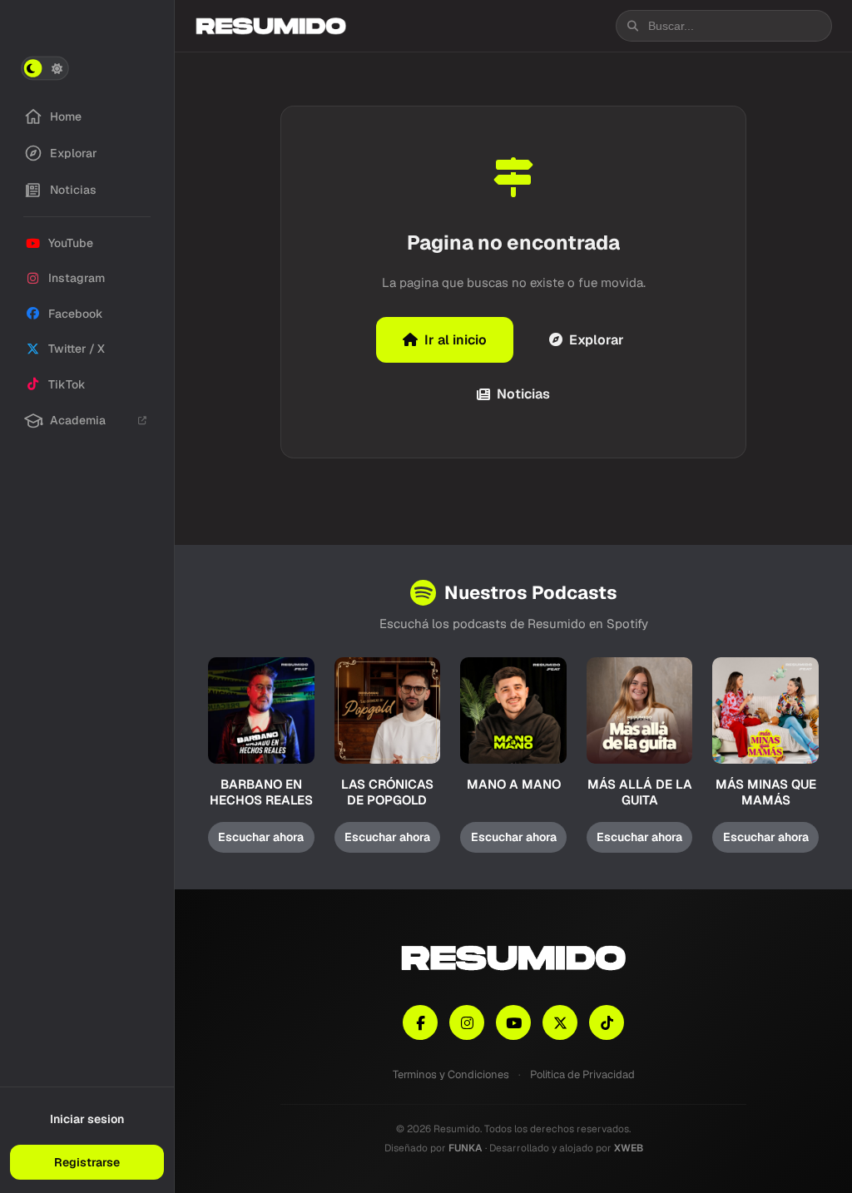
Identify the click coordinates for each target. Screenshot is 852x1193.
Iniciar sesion (87, 1118)
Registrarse (87, 1162)
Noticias (523, 394)
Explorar (596, 340)
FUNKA (465, 1148)
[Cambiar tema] (45, 68)
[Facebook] (420, 1022)
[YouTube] (513, 1022)
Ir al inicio (455, 340)
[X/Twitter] (559, 1022)
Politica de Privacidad (582, 1074)
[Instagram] (466, 1022)
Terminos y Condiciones (451, 1074)
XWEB (628, 1148)
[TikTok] (606, 1022)
